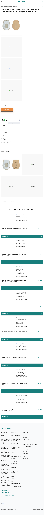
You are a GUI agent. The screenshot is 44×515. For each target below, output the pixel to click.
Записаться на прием (7, 499)
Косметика (14, 463)
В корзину (7, 109)
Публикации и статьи (28, 449)
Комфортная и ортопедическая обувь (5, 434)
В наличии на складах (6, 147)
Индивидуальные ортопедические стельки (15, 447)
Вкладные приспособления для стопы (15, 460)
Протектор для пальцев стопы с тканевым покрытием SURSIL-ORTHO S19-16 (15, 410)
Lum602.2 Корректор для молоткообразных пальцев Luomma (14, 384)
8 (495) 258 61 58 (5, 490)
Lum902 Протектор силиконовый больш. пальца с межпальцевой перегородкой (14, 281)
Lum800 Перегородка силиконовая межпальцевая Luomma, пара (14, 358)
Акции (24, 456)
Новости (25, 451)
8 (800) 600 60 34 (6, 492)
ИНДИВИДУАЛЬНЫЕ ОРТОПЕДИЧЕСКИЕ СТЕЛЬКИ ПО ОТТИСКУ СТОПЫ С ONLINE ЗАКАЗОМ (5, 454)
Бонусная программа (28, 442)
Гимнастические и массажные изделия (16, 468)
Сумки (12, 478)
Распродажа (26, 458)
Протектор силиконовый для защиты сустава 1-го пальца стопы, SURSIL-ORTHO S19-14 (14, 332)
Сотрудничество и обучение (30, 444)
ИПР (12, 481)
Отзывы (25, 437)
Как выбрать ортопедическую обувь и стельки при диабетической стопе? (5, 440)
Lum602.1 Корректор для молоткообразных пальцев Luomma (14, 229)
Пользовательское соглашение (37, 509)
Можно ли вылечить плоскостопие (4, 461)
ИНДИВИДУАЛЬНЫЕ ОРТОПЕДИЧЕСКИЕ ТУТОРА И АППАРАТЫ (16, 485)
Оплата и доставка (5, 151)
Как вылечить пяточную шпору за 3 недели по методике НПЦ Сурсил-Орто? (5, 471)
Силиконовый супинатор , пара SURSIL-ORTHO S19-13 (14, 306)
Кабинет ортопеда (27, 446)
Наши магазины (27, 439)
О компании (26, 432)
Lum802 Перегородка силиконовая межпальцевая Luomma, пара (14, 255)
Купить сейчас (7, 113)
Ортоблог (25, 453)
